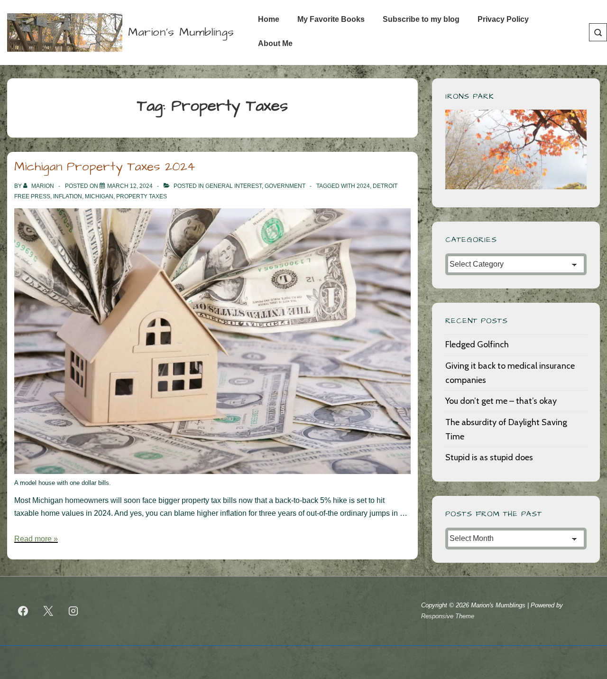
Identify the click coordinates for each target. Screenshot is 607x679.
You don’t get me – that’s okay (501, 401)
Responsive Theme (447, 616)
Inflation (67, 196)
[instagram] (73, 611)
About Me (275, 43)
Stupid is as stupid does (489, 457)
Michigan (99, 196)
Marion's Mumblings (181, 32)
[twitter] (48, 611)
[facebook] (23, 611)
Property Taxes (141, 196)
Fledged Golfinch (477, 344)
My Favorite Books (331, 19)
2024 (363, 186)
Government (285, 186)
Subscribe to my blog (421, 19)
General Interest (233, 186)
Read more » (36, 539)
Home (268, 19)
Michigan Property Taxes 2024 (104, 166)
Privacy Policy (503, 19)
